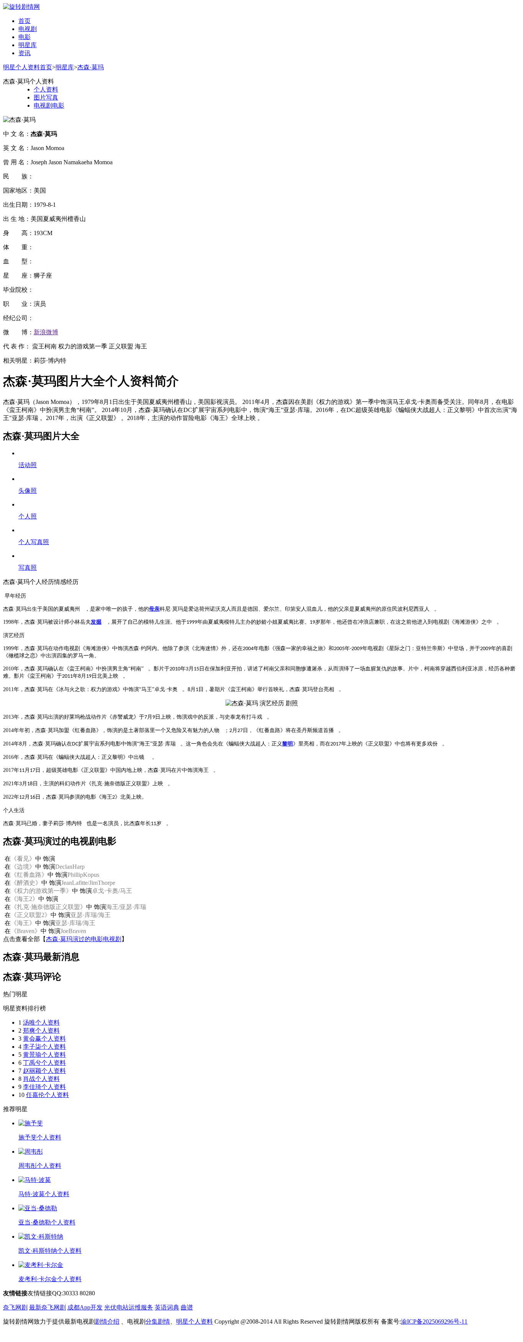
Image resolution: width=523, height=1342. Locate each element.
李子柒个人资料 (44, 1046)
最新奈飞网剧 (47, 1307)
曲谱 (187, 1307)
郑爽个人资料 (41, 1030)
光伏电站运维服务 (128, 1307)
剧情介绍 (107, 1321)
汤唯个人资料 (41, 1022)
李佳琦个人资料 (44, 1087)
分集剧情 (157, 1321)
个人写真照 (33, 542)
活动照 (27, 465)
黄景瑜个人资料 (44, 1054)
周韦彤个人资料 (39, 1165)
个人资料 (46, 89)
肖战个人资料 (41, 1079)
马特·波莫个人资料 (43, 1194)
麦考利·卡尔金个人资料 (50, 1279)
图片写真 (46, 97)
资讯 (24, 53)
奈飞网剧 (15, 1307)
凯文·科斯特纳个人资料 (50, 1250)
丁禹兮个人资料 (44, 1062)
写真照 (27, 567)
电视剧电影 (49, 105)
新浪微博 (46, 332)
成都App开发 (85, 1307)
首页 (24, 21)
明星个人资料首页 (27, 67)
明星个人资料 (194, 1321)
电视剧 (27, 29)
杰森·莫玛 (90, 67)
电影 (24, 37)
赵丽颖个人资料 (44, 1070)
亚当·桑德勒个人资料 (46, 1222)
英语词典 (167, 1307)
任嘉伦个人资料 (47, 1095)
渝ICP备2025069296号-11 (434, 1321)
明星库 (27, 45)
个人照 (27, 516)
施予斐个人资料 (39, 1137)
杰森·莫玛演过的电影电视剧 (83, 939)
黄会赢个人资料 (44, 1038)
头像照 (27, 490)
